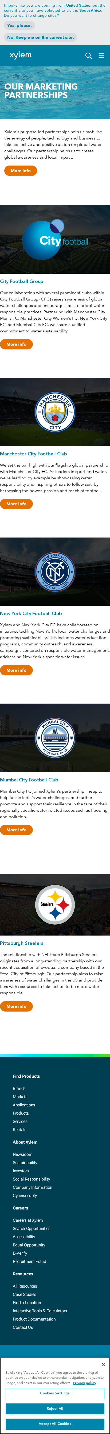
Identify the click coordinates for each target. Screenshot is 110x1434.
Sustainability (25, 1162)
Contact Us (23, 1327)
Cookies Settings (55, 1393)
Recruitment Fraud (29, 1261)
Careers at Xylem (28, 1220)
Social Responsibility (31, 1179)
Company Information (32, 1187)
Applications (24, 1104)
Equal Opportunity (29, 1244)
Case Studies (24, 1294)
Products (21, 1113)
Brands (19, 1088)
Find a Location (27, 1302)
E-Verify (20, 1253)
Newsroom (22, 1154)
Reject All (55, 1409)
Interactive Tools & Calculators (40, 1310)
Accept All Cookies (55, 1424)
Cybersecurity (25, 1195)
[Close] (103, 1364)
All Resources (25, 1286)
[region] (55, 1395)
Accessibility (24, 1236)
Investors (21, 1170)
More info (21, 170)
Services (20, 1121)
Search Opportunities (31, 1228)
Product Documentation (34, 1319)
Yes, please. (19, 25)
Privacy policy (84, 1383)
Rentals (19, 1129)
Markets (20, 1096)
